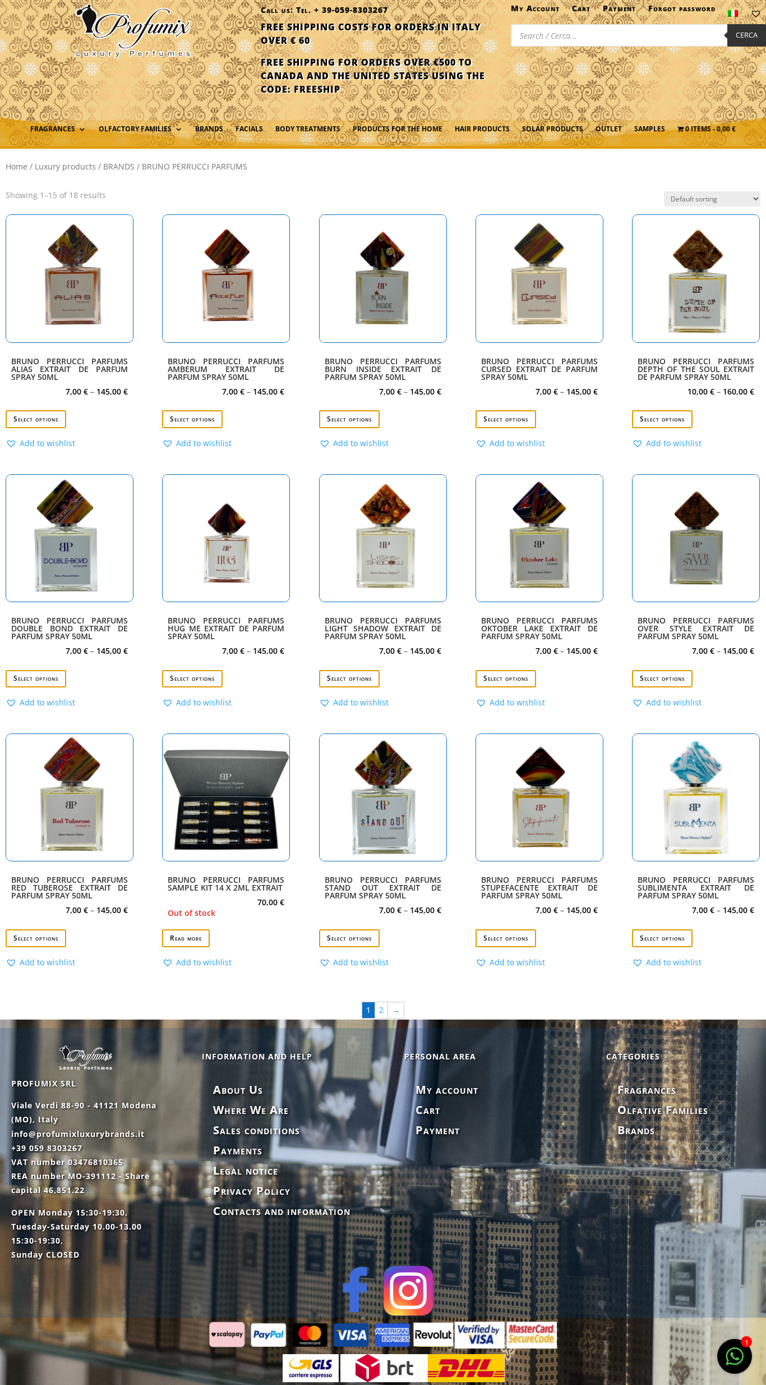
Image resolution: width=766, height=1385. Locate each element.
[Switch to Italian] (733, 16)
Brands (209, 129)
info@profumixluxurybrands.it (78, 1134)
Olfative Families (662, 1109)
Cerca (747, 35)
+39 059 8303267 (46, 1148)
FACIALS (249, 129)
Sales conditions (256, 1130)
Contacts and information (281, 1210)
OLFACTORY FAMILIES (135, 129)
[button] (40, 443)
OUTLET (609, 129)
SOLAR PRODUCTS (552, 129)
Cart (581, 10)
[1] (735, 1362)
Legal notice (245, 1170)
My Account (535, 10)
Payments (237, 1150)
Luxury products (65, 166)
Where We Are (251, 1109)
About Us (238, 1089)
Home (16, 166)
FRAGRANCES (52, 129)
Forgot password (682, 10)
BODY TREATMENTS (307, 129)
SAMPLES (649, 129)
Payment (619, 10)
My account (447, 1089)
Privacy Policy (251, 1190)
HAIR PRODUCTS (482, 129)
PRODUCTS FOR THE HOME (397, 129)
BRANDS (119, 166)
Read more (186, 938)
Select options (35, 419)
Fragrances (646, 1089)
